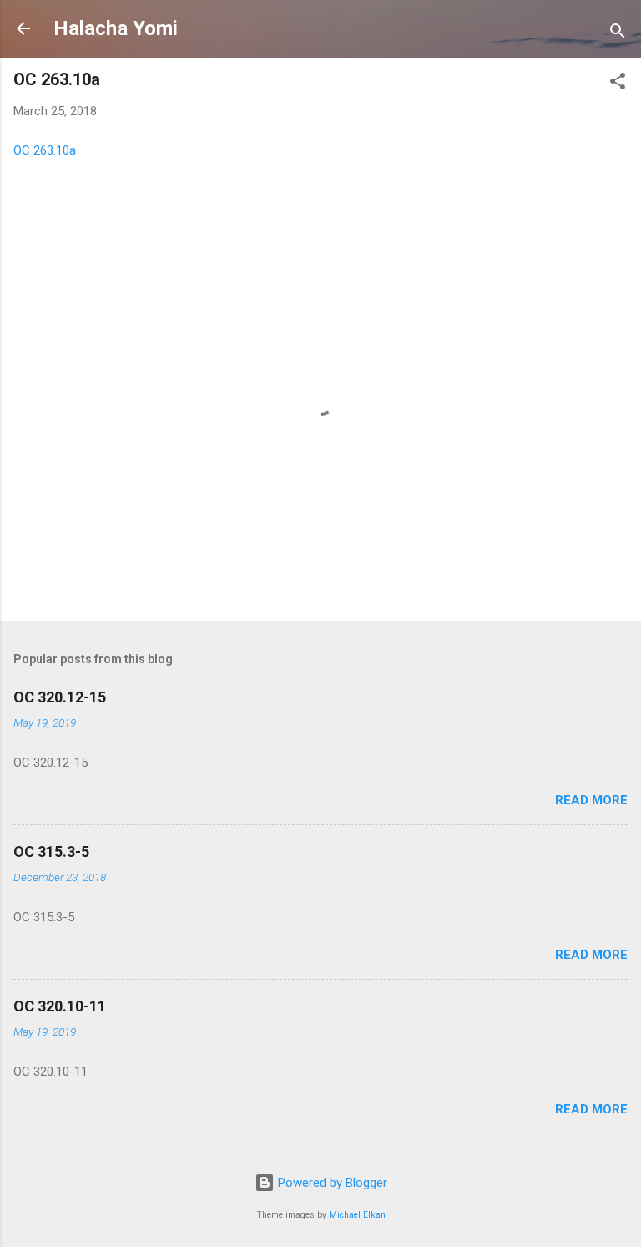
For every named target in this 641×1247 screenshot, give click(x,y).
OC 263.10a (44, 150)
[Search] (618, 33)
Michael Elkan (357, 1214)
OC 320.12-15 (59, 697)
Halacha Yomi (115, 28)
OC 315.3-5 (51, 851)
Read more (591, 800)
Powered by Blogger (331, 1182)
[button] (618, 84)
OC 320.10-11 (59, 1006)
